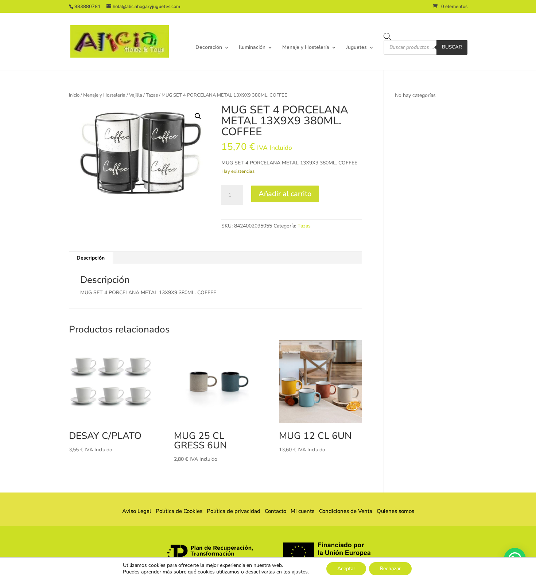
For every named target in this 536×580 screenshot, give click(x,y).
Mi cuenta (303, 511)
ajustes (300, 572)
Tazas (152, 95)
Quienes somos (393, 511)
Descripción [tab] (91, 257)
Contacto (275, 511)
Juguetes (356, 48)
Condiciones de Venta (345, 511)
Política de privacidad (233, 511)
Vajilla (135, 95)
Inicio (74, 95)
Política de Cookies (179, 511)
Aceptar (346, 568)
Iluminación (252, 48)
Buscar (452, 47)
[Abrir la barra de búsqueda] (387, 36)
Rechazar (390, 568)
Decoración (208, 48)
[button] (198, 116)
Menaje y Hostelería (305, 48)
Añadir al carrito (285, 194)
